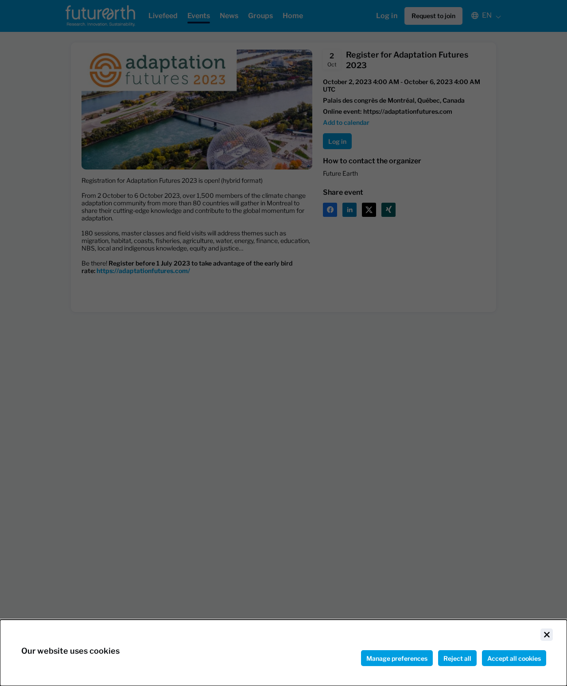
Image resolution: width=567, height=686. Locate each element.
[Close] (546, 634)
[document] (283, 653)
